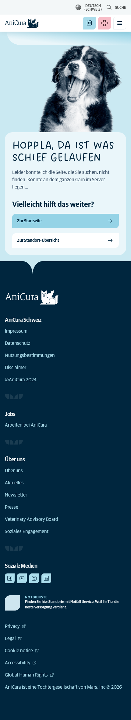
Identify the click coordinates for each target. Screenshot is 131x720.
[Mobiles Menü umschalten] (119, 23)
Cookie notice (19, 650)
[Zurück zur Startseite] (22, 23)
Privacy (12, 626)
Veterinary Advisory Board (31, 519)
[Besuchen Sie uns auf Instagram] (34, 578)
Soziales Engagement (26, 531)
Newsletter (16, 495)
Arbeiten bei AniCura (26, 425)
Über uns (14, 470)
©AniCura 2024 (21, 379)
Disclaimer (15, 367)
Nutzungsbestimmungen (30, 355)
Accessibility (17, 662)
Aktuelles (14, 482)
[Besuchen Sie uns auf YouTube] (22, 578)
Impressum (16, 331)
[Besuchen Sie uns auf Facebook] (10, 578)
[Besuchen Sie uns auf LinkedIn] (46, 578)
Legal (10, 638)
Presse (11, 507)
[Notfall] (104, 23)
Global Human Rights (26, 675)
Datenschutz (17, 343)
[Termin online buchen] (89, 23)
